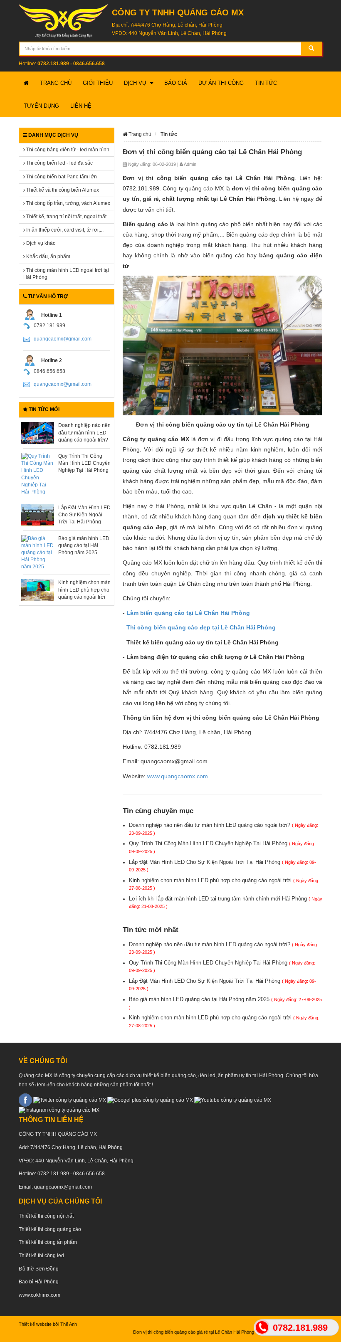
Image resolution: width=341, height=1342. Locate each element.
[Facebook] (25, 1100)
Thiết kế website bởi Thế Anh (48, 1324)
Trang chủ (56, 83)
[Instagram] (59, 1110)
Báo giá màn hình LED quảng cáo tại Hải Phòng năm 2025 (83, 545)
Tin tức (266, 83)
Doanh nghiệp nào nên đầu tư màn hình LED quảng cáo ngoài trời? (84, 432)
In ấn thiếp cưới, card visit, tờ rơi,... (64, 230)
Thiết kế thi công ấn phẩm (48, 1242)
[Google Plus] (150, 1100)
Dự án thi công (221, 83)
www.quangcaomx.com (177, 776)
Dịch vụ (135, 83)
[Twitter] (69, 1100)
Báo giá (175, 83)
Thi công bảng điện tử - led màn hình (67, 150)
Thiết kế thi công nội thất (46, 1216)
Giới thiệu (98, 83)
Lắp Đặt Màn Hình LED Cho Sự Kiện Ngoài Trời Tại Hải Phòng (84, 515)
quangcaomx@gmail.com (62, 339)
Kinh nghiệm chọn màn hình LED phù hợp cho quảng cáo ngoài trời (84, 589)
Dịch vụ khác (40, 243)
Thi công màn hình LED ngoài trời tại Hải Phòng (66, 273)
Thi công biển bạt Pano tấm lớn (61, 177)
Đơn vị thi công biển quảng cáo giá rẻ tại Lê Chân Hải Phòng (181, 1332)
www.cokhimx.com (39, 1295)
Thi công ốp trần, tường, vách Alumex (67, 203)
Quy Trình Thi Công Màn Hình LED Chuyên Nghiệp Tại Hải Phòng (84, 463)
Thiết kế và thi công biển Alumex (62, 190)
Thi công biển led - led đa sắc (59, 163)
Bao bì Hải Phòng (39, 1282)
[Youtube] (232, 1100)
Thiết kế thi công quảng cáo (50, 1229)
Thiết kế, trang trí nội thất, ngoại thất (65, 217)
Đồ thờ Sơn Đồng (39, 1269)
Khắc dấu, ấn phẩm (47, 256)
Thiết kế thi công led (41, 1255)
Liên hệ (80, 106)
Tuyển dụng (41, 106)
